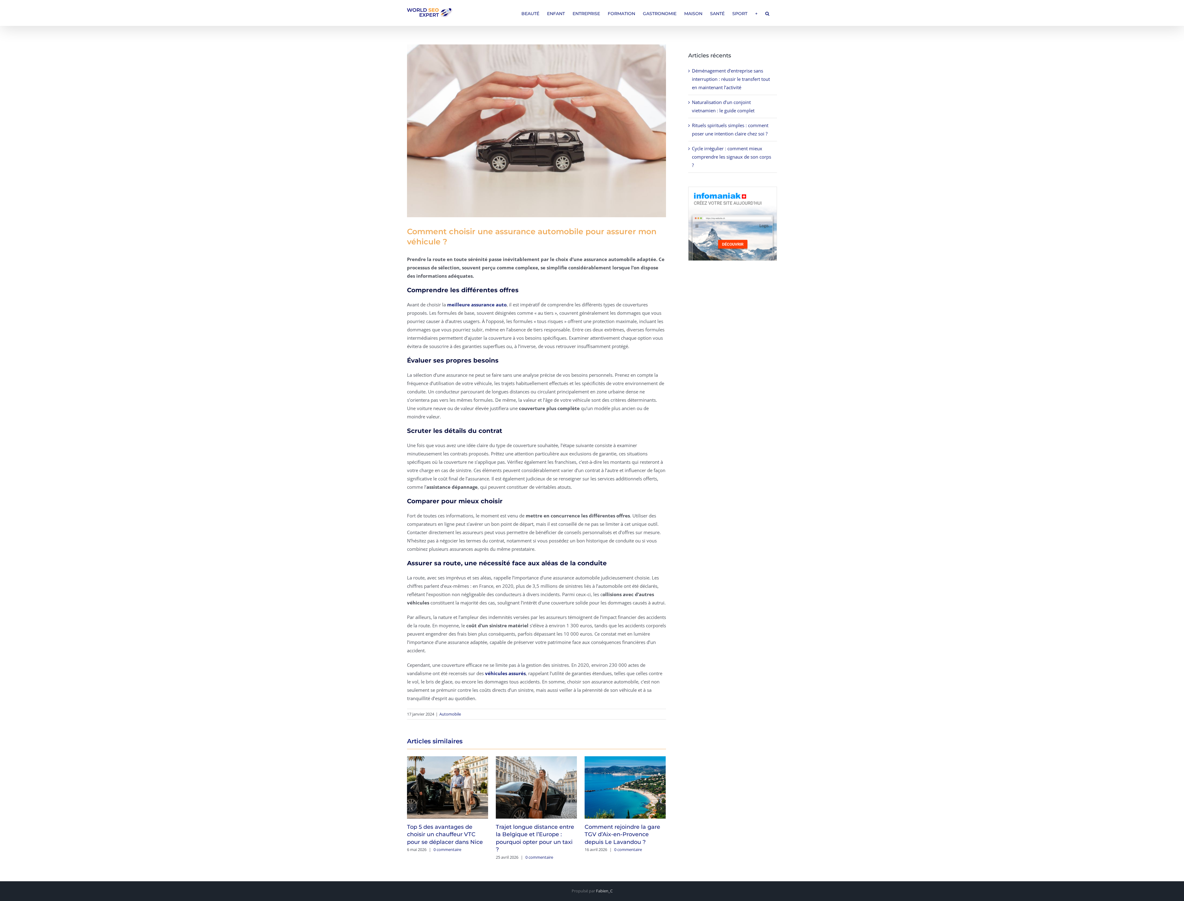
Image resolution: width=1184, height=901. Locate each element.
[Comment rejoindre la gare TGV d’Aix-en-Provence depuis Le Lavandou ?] (625, 787)
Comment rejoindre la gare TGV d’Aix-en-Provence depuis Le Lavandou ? (622, 834)
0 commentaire (447, 849)
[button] (767, 13)
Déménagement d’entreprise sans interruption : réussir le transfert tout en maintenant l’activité (731, 79)
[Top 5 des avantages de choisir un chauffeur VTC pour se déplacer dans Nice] (447, 787)
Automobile (450, 714)
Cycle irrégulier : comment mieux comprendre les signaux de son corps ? (731, 156)
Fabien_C (604, 891)
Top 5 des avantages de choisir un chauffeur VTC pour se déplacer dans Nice (445, 834)
